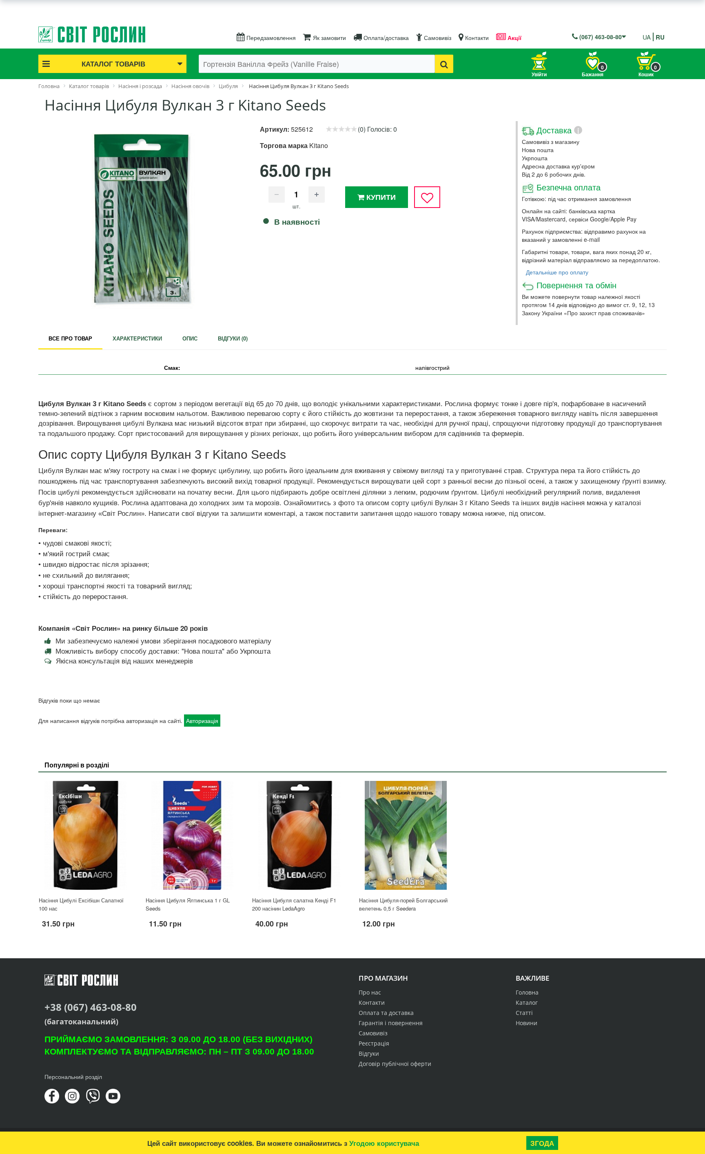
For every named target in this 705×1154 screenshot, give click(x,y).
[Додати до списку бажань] (427, 197)
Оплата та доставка (386, 1013)
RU (660, 37)
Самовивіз (436, 37)
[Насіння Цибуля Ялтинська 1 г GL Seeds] (192, 835)
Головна (527, 992)
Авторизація (202, 720)
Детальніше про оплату (557, 272)
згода (542, 1143)
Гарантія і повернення (391, 1023)
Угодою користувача (384, 1143)
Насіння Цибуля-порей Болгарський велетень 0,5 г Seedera (403, 904)
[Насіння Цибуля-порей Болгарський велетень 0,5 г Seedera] (406, 835)
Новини (526, 1023)
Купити (380, 197)
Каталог (527, 1002)
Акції (513, 37)
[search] (444, 64)
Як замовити (328, 37)
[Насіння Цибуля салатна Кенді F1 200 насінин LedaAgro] (299, 835)
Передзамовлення (270, 37)
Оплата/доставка (385, 37)
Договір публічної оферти (395, 1064)
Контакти (476, 37)
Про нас (370, 992)
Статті (524, 1013)
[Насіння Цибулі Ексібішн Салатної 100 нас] (86, 835)
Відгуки (369, 1053)
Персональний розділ (73, 1076)
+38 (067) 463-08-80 (90, 1007)
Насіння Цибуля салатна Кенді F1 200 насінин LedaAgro (294, 904)
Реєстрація (374, 1043)
